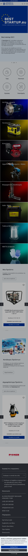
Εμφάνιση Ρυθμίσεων (14, 550)
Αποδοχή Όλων (14, 547)
